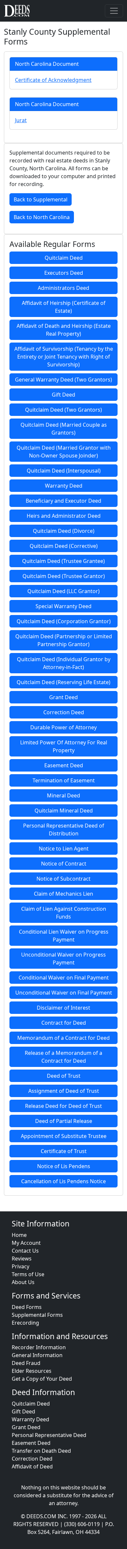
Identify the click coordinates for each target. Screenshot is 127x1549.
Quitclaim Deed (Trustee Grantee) (63, 561)
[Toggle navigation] (114, 10)
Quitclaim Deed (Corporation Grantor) (64, 621)
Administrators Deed (63, 287)
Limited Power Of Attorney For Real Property (63, 746)
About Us (23, 1282)
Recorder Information (39, 1347)
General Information (37, 1355)
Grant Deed (63, 697)
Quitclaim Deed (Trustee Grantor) (63, 576)
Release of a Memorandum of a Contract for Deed (63, 1056)
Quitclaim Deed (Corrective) (64, 546)
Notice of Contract (63, 863)
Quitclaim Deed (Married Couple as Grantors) (64, 428)
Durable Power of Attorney (63, 727)
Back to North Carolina (42, 217)
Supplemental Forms (37, 1314)
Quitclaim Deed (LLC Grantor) (63, 591)
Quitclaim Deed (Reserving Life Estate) (63, 682)
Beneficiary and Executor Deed (63, 500)
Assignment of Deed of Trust (63, 1090)
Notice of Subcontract (63, 878)
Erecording (25, 1322)
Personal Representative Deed (49, 1435)
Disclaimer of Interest (63, 1007)
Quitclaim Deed (64, 257)
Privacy (20, 1266)
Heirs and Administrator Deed (64, 515)
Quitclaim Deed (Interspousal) (64, 470)
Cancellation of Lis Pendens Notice (63, 1181)
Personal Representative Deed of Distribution (63, 829)
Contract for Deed (63, 1022)
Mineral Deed (63, 795)
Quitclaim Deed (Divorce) (63, 530)
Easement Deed (63, 765)
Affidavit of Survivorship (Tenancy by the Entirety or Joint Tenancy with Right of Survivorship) (63, 356)
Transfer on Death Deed (41, 1450)
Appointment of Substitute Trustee (63, 1136)
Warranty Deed (63, 485)
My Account (26, 1242)
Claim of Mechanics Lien (63, 893)
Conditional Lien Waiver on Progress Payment (63, 935)
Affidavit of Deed (32, 1466)
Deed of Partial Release (63, 1121)
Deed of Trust (63, 1075)
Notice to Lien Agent (64, 848)
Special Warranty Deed (63, 606)
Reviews (22, 1258)
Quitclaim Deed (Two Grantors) (63, 409)
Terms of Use (28, 1274)
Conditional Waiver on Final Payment (64, 977)
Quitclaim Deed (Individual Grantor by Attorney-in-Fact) (63, 663)
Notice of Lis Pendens (63, 1166)
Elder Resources (31, 1370)
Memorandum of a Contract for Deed (63, 1037)
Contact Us (25, 1250)
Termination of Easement (64, 780)
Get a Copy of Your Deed (42, 1378)
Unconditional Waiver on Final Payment (63, 992)
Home (19, 1235)
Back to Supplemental (40, 199)
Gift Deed (63, 394)
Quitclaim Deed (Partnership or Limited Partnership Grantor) (63, 640)
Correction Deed (63, 712)
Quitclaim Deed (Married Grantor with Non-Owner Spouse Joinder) (64, 451)
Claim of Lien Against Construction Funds (63, 912)
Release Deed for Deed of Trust (63, 1106)
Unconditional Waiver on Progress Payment (63, 958)
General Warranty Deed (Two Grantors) (63, 379)
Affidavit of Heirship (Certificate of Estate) (64, 306)
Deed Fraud (26, 1363)
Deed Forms (27, 1307)
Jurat (21, 120)
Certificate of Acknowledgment (53, 80)
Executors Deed (63, 272)
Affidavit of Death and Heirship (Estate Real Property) (64, 329)
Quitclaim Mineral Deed (64, 810)
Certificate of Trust (64, 1151)
